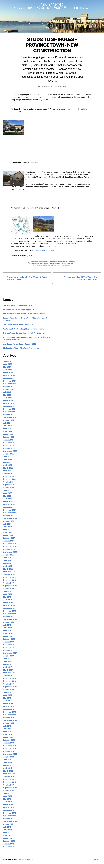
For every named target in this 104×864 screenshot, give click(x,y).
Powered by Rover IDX (26, 859)
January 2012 (8, 844)
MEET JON (52, 28)
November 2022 (9, 479)
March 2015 (8, 737)
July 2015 (7, 726)
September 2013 (10, 788)
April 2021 (7, 532)
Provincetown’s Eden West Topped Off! (19, 310)
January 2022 (8, 507)
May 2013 (7, 799)
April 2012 (7, 835)
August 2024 (8, 420)
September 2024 (10, 417)
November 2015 (9, 715)
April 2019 (7, 600)
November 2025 (9, 384)
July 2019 (7, 591)
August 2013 (8, 791)
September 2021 (10, 518)
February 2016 (9, 706)
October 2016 (8, 684)
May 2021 (7, 530)
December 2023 (9, 443)
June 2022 (7, 493)
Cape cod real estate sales (39, 263)
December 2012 (9, 813)
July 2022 (7, 490)
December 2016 (9, 678)
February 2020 (9, 572)
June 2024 (7, 426)
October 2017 (8, 650)
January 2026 (9, 378)
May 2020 (7, 563)
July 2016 (7, 692)
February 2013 (9, 807)
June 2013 (7, 796)
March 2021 (8, 535)
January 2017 (8, 676)
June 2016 (7, 695)
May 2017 (7, 664)
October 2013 (8, 785)
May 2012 (7, 833)
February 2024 (9, 437)
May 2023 (7, 462)
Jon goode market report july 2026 (17, 305)
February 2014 (9, 774)
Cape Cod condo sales (37, 261)
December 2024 (9, 409)
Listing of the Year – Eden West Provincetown (21, 348)
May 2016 (7, 698)
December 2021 (9, 510)
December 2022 (9, 476)
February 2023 (9, 471)
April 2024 (7, 431)
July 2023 (7, 457)
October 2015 (8, 718)
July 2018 (7, 625)
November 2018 (9, 614)
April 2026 (7, 370)
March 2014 (8, 771)
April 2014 (7, 768)
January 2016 (8, 709)
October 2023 (9, 448)
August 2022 (8, 488)
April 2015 (7, 734)
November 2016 (9, 681)
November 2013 (9, 782)
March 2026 (8, 373)
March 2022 (8, 502)
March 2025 (8, 401)
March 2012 (8, 838)
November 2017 (9, 647)
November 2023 (9, 445)
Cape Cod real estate (68, 261)
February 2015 (9, 740)
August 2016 (8, 690)
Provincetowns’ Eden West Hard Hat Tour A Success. (24, 314)
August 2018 (8, 622)
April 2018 (7, 633)
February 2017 (9, 673)
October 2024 (9, 415)
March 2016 (8, 704)
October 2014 (8, 751)
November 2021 (9, 513)
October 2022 (9, 482)
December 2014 (9, 746)
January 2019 (8, 608)
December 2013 (9, 779)
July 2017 (7, 659)
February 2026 (9, 375)
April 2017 (7, 667)
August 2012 (8, 824)
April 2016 (7, 701)
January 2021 (8, 541)
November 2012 (9, 816)
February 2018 (9, 639)
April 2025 (7, 398)
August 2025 (8, 389)
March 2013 (8, 805)
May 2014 (7, 765)
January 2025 (8, 406)
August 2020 (8, 555)
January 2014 (8, 777)
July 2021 (7, 524)
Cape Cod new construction (53, 261)
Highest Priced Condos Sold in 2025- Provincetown (24, 333)
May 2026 (7, 367)
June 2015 (7, 729)
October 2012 (8, 819)
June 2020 (7, 560)
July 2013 (7, 793)
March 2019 (8, 603)
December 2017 (9, 645)
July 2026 (7, 361)
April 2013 (7, 802)
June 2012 (7, 830)
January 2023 (8, 474)
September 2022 (10, 485)
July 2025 (7, 392)
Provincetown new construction (62, 265)
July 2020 (7, 558)
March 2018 (8, 636)
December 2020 (9, 544)
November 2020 (9, 546)
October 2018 (8, 617)
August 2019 (8, 589)
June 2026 (7, 364)
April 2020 (7, 566)
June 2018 (7, 628)
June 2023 (7, 459)
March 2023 (8, 468)
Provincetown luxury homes (44, 265)
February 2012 (9, 841)
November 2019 (9, 580)
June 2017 (7, 661)
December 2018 (9, 611)
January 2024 (9, 440)
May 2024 (7, 429)
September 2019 (10, 586)
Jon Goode (52, 4)
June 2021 (7, 527)
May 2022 (7, 496)
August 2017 (8, 656)
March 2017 (8, 670)
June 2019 (7, 594)
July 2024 (7, 423)
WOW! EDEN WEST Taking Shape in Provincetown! (23, 329)
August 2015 (8, 723)
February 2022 (9, 504)
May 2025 (7, 395)
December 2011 (9, 847)
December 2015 (9, 712)
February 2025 (9, 403)
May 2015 (7, 732)
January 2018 (8, 642)
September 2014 (10, 754)
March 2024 (8, 434)
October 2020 (9, 549)
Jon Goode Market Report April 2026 (18, 325)
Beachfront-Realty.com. (45, 251)
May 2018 (7, 631)
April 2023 (7, 465)
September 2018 (10, 619)
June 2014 (7, 762)
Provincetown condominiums (56, 263)
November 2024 (9, 412)
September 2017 (10, 653)
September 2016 (10, 687)
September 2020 (10, 552)
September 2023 (10, 451)
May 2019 (7, 597)
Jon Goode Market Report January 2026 (19, 344)
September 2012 (10, 821)
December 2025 (9, 381)
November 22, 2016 (60, 86)
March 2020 (8, 569)
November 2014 (9, 748)
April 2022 (7, 499)
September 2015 (10, 720)
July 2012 (7, 827)
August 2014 (8, 757)
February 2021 (9, 538)
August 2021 (8, 521)
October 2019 (8, 583)
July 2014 (7, 760)
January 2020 (9, 575)
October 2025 (9, 387)
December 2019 (9, 577)
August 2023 (8, 454)
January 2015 (8, 743)
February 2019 (9, 605)
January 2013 (8, 810)
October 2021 (8, 516)
